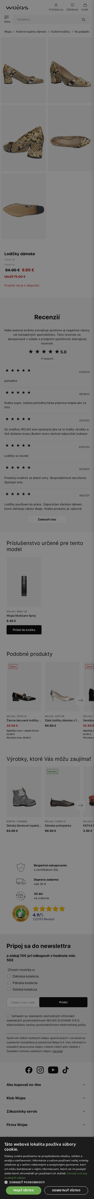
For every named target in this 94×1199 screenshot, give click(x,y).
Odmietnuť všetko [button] (66, 1190)
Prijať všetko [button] (23, 1190)
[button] (47, 1182)
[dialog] (47, 599)
